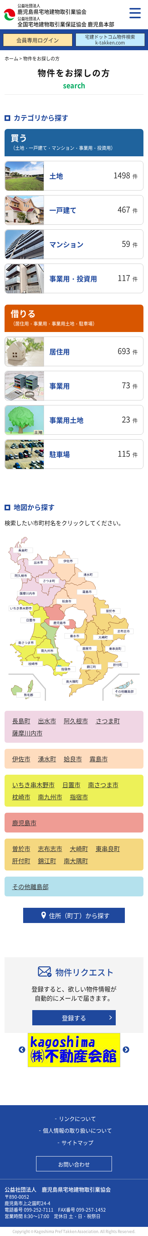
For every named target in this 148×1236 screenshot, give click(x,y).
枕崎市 (21, 796)
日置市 (71, 784)
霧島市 (99, 758)
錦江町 (47, 860)
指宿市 (79, 796)
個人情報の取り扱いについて (77, 1130)
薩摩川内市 (27, 732)
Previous (22, 1050)
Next (126, 1050)
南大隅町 (76, 860)
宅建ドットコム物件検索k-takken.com (110, 39)
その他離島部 (30, 886)
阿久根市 (76, 720)
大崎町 (79, 848)
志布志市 (50, 848)
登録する (74, 1017)
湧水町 (47, 758)
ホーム (11, 58)
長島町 (21, 720)
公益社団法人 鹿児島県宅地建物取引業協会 (58, 1189)
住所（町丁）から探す (79, 915)
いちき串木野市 (33, 784)
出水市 (47, 720)
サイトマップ (77, 1142)
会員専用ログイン (37, 40)
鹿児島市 (24, 822)
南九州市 (50, 796)
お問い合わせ (74, 1164)
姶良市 (73, 758)
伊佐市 (21, 758)
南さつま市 (103, 784)
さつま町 (108, 720)
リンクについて (77, 1118)
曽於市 (21, 848)
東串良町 (108, 848)
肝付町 (21, 860)
